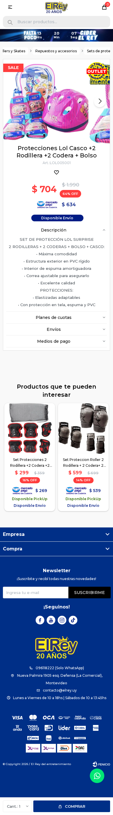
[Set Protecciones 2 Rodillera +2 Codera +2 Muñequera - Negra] (29, 428)
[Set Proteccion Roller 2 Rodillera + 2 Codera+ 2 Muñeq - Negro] (83, 428)
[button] (10, 22)
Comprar (75, 806)
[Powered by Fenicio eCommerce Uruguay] (101, 764)
